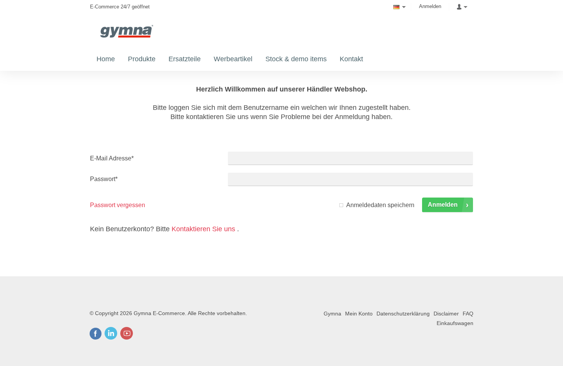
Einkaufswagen (455, 323)
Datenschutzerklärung (403, 313)
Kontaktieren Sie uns (203, 229)
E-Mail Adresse (112, 158)
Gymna (332, 313)
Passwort (104, 179)
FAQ (468, 313)
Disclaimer (446, 313)
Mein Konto (359, 313)
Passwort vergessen (117, 205)
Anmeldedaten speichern (380, 205)
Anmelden (430, 6)
